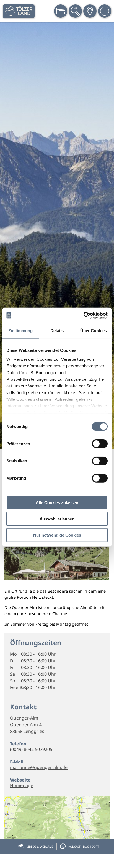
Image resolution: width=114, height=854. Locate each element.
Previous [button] (15, 551)
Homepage (21, 785)
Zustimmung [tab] (20, 330)
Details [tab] (57, 330)
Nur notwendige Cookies (57, 535)
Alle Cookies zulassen (57, 502)
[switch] (100, 443)
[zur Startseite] (19, 11)
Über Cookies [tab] (93, 330)
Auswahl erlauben (57, 518)
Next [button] (99, 551)
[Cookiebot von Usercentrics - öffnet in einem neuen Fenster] (83, 315)
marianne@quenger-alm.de (39, 767)
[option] (57, 235)
